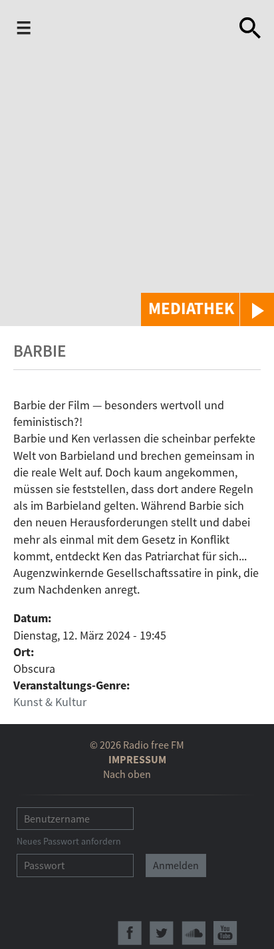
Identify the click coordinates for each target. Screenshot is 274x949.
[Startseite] (137, 28)
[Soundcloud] (194, 933)
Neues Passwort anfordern (69, 841)
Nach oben (127, 774)
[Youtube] (225, 933)
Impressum (137, 759)
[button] (207, 309)
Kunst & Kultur (49, 701)
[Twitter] (162, 933)
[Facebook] (130, 933)
